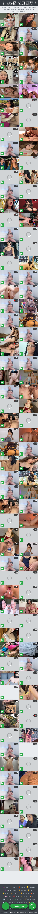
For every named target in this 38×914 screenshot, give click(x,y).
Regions (12, 912)
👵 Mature (22, 890)
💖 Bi (31, 896)
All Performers (29, 912)
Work (17, 912)
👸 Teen (30, 890)
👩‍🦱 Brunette (15, 893)
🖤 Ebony (13, 887)
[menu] (6, 906)
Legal (35, 912)
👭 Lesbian (24, 896)
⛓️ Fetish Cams (21, 902)
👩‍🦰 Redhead (25, 893)
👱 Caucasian (30, 887)
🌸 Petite (8, 896)
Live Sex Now (19, 906)
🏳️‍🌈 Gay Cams (18, 899)
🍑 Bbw (33, 893)
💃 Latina (22, 887)
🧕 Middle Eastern (11, 890)
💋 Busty (16, 896)
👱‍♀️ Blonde (5, 893)
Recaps (22, 912)
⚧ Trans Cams (30, 899)
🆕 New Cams (8, 899)
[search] (32, 906)
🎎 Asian (6, 887)
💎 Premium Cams (9, 902)
